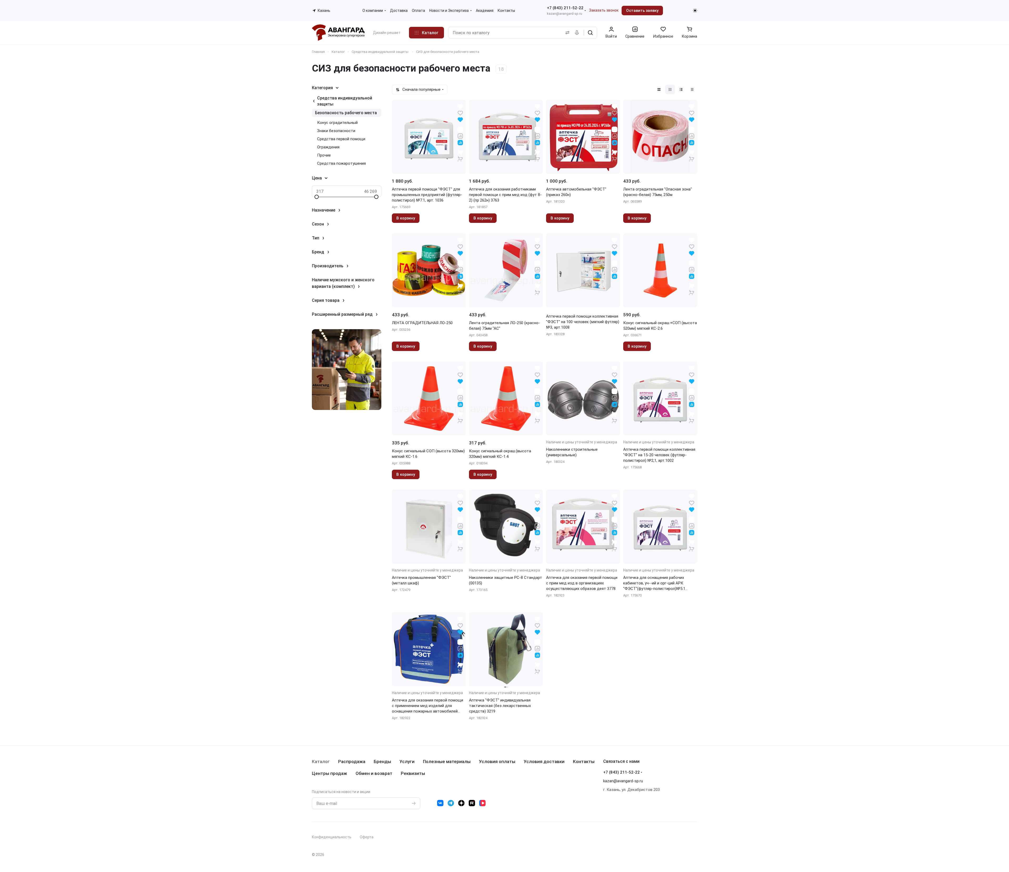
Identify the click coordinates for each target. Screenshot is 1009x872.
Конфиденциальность (331, 837)
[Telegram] (451, 803)
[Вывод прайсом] (692, 89)
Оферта (366, 837)
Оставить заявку (642, 10)
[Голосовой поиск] (578, 32)
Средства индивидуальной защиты (344, 101)
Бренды (382, 761)
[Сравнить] (460, 136)
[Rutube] (472, 803)
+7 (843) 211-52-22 (565, 8)
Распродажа (351, 761)
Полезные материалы (447, 761)
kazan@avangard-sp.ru (564, 14)
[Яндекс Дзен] (461, 803)
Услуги (406, 761)
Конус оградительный (337, 122)
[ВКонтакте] (440, 803)
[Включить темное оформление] (695, 10)
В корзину (405, 218)
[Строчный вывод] (681, 89)
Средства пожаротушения (341, 163)
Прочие (324, 155)
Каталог (321, 761)
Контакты (584, 761)
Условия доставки (544, 761)
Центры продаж (329, 773)
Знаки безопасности (336, 130)
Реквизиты (413, 773)
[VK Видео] (482, 803)
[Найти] (590, 32)
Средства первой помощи (341, 139)
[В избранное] (460, 113)
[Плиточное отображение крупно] (659, 89)
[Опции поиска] (566, 32)
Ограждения (328, 147)
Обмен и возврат (374, 773)
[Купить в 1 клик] (460, 155)
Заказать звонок (603, 10)
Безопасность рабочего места (346, 112)
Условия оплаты (497, 761)
